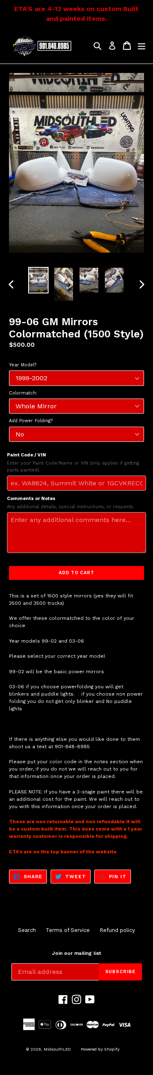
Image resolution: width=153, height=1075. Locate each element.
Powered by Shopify (100, 1049)
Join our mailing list (76, 953)
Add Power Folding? (31, 420)
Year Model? (22, 365)
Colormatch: (23, 393)
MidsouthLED (57, 1049)
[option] (38, 280)
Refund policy (117, 930)
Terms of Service (68, 930)
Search (27, 930)
